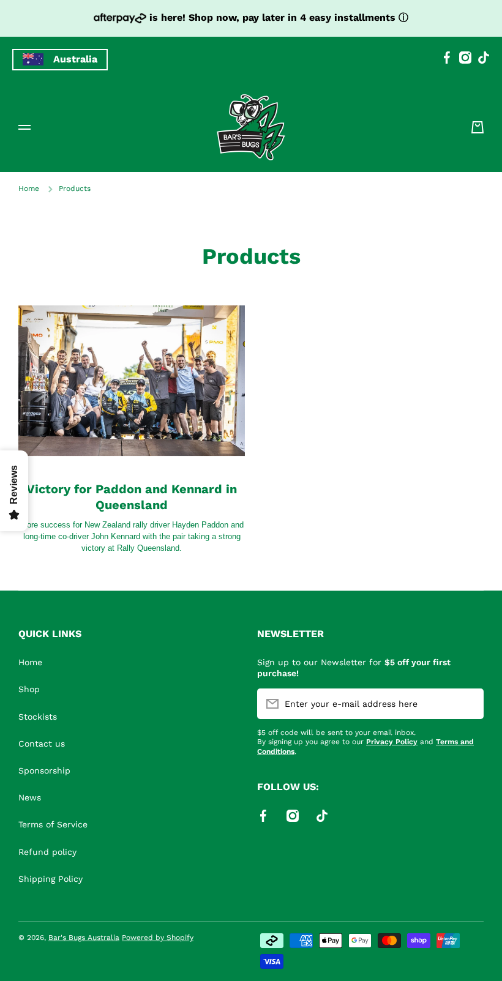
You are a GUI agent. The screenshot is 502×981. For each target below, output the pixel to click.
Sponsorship (44, 770)
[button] (477, 127)
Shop (29, 689)
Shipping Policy (50, 879)
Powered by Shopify (157, 937)
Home (28, 188)
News (29, 797)
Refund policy (47, 852)
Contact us (41, 743)
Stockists (37, 717)
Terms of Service (53, 824)
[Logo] (251, 127)
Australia (75, 59)
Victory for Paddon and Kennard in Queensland (131, 497)
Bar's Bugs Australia (83, 937)
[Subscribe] (468, 703)
